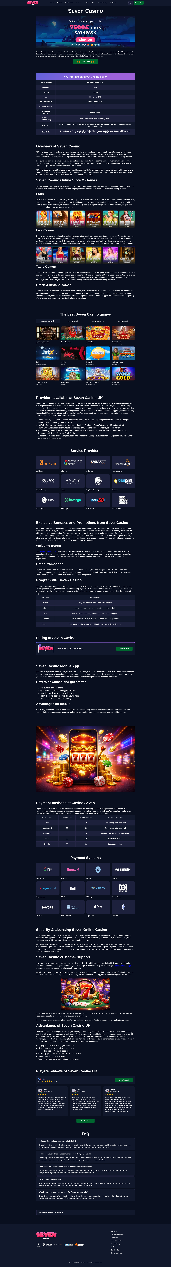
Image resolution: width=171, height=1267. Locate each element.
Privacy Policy (115, 1244)
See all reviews (85, 1121)
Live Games (72, 321)
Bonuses (79, 3)
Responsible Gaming (117, 1235)
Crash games (96, 321)
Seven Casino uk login (122, 966)
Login (52, 3)
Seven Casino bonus (48, 551)
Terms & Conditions (117, 1241)
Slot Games (122, 321)
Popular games (46, 321)
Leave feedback (124, 1080)
